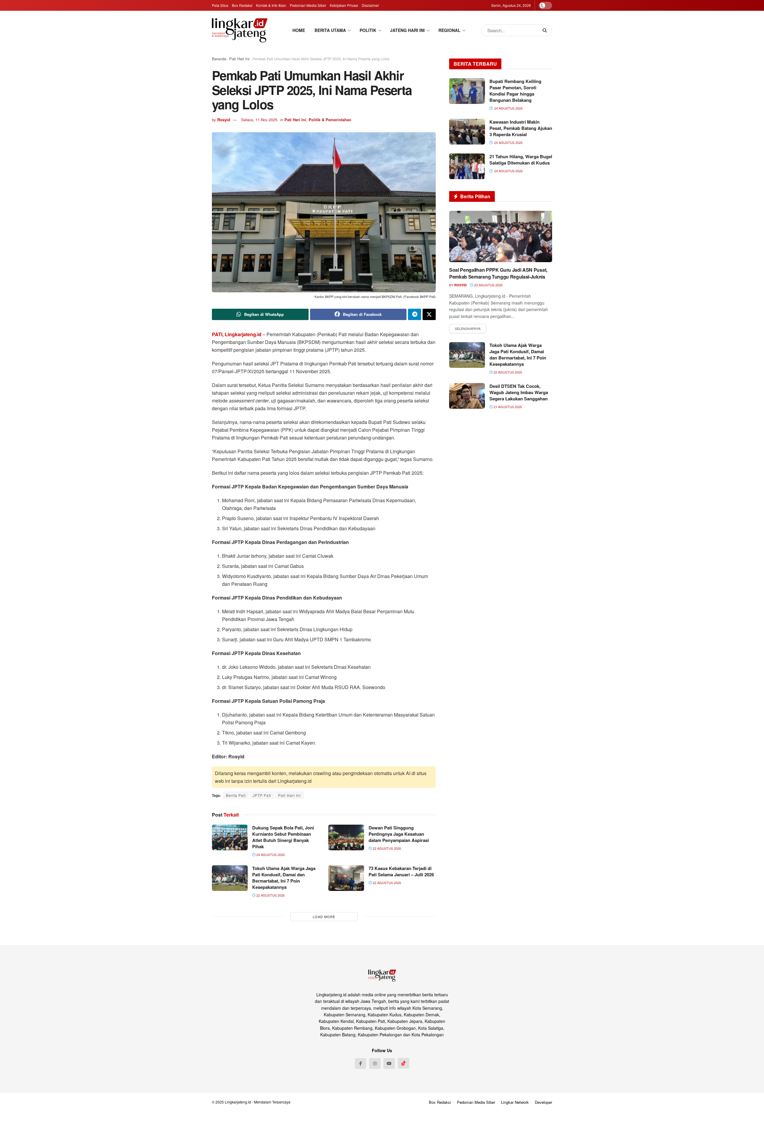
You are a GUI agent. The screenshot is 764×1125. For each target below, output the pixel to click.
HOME (298, 30)
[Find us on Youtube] (389, 1063)
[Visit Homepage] (239, 30)
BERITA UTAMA (330, 30)
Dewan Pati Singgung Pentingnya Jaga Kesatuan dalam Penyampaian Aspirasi (399, 833)
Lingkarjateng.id (238, 1101)
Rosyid (223, 119)
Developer (543, 1102)
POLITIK (368, 30)
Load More (324, 916)
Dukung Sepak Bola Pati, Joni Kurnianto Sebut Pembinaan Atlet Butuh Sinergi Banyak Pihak (283, 837)
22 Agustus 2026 (386, 848)
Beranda (219, 59)
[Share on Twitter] (429, 314)
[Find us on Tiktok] (403, 1063)
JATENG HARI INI (407, 30)
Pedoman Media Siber (308, 5)
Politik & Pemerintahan (330, 119)
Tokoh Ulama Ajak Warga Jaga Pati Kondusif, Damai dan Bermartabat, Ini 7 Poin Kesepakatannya (283, 877)
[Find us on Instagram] (375, 1063)
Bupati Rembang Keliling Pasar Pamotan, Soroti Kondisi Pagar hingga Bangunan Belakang (515, 90)
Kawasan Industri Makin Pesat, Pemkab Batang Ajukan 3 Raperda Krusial (520, 128)
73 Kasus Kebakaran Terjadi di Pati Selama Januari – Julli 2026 (401, 871)
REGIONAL (449, 30)
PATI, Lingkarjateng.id (236, 334)
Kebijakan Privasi (344, 5)
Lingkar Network (515, 1102)
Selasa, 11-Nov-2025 (259, 119)
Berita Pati (236, 795)
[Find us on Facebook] (360, 1063)
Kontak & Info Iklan (271, 5)
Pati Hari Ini (239, 59)
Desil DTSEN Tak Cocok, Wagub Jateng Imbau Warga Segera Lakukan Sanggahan (518, 392)
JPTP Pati (262, 795)
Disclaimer (370, 5)
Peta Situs (220, 5)
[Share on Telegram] (414, 314)
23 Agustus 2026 (488, 284)
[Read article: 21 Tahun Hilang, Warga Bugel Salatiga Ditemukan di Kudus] (467, 166)
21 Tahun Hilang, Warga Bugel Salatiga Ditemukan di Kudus (520, 159)
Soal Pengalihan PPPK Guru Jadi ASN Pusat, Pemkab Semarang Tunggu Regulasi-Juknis (498, 273)
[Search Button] (546, 30)
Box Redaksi (242, 5)
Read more (467, 328)
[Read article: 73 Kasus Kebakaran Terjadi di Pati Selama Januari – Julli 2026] (346, 878)
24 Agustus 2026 (270, 854)
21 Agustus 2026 (507, 406)
